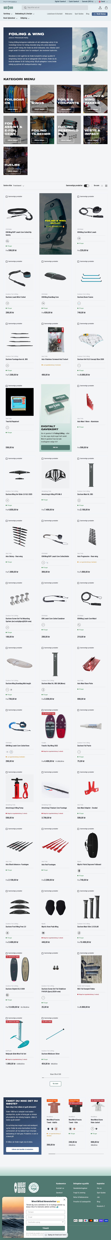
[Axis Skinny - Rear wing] (20, 537)
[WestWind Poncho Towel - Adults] (54, 1106)
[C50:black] (7, 303)
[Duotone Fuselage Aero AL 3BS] (20, 340)
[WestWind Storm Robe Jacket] (98, 1106)
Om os (99, 1188)
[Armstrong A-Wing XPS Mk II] (55, 475)
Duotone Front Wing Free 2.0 (16, 927)
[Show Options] (63, 1222)
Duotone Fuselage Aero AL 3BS (17, 359)
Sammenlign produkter (74, 186)
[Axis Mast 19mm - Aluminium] (91, 402)
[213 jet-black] (43, 303)
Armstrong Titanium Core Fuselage (54, 808)
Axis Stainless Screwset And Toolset (55, 359)
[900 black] (7, 241)
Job (98, 1197)
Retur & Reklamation (80, 1197)
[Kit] (92, 1128)
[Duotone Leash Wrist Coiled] (20, 277)
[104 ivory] (7, 689)
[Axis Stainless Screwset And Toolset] (55, 340)
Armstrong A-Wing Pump (14, 808)
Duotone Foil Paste (84, 746)
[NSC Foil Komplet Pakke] (91, 969)
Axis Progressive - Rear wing (87, 557)
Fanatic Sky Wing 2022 (50, 746)
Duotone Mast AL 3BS (85, 494)
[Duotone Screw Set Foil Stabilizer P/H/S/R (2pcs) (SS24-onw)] (55, 969)
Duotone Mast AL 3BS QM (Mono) (53, 684)
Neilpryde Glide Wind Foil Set (16, 1054)
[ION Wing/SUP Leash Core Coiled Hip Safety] (20, 213)
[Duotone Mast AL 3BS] (91, 475)
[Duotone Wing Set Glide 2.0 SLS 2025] (20, 475)
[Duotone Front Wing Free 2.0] (20, 907)
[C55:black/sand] (7, 995)
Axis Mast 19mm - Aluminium (88, 422)
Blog (87, 14)
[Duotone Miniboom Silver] (55, 1034)
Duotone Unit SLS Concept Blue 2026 (90, 359)
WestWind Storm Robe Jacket (97, 1121)
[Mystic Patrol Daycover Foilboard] (91, 845)
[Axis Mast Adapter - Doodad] (91, 788)
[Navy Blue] (48, 1128)
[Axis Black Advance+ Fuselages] (20, 845)
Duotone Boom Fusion (85, 297)
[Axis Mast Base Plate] (91, 664)
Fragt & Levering (79, 1193)
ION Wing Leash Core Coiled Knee (17, 746)
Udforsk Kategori (13, 109)
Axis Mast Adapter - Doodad (87, 808)
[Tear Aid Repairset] (20, 402)
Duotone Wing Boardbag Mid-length (18, 684)
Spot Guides (79, 14)
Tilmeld (45, 1228)
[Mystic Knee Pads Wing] (55, 907)
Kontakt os (60, 1188)
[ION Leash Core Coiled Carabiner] (55, 599)
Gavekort (59, 1193)
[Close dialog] (64, 1199)
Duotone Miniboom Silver (51, 1054)
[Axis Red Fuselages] (55, 845)
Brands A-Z (101, 1206)
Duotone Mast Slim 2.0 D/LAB (88, 927)
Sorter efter (7, 186)
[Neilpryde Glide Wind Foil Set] (20, 1034)
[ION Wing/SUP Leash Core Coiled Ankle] (55, 537)
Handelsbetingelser (80, 1188)
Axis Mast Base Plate (85, 684)
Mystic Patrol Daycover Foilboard (89, 865)
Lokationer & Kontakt (55, 14)
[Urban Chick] (52, 1128)
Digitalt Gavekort (60, 1)
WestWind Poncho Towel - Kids (75, 1121)
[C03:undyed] (79, 365)
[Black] (79, 870)
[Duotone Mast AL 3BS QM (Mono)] (55, 664)
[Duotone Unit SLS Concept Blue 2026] (91, 340)
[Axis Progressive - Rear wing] (91, 537)
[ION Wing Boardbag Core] (55, 277)
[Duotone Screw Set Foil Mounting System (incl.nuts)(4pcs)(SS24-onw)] (20, 599)
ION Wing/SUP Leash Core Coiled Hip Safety (18, 233)
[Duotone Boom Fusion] (91, 277)
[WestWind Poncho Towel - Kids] (76, 1106)
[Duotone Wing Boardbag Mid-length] (20, 664)
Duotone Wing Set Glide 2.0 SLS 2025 (19, 494)
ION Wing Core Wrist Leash (86, 232)
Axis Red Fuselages (49, 865)
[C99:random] (79, 303)
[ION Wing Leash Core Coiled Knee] (20, 726)
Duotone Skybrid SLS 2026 (15, 989)
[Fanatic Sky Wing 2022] (55, 726)
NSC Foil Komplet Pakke (86, 989)
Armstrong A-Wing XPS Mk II (52, 494)
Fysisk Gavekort (74, 1)
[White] (7, 427)
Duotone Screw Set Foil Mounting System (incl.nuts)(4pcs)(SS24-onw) (18, 620)
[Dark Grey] (96, 1128)
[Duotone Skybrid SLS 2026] (20, 969)
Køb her (55, 447)
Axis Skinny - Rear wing (14, 557)
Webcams (68, 14)
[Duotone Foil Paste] (91, 726)
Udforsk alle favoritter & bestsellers (22, 1149)
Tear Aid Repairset (12, 422)
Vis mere (55, 1084)
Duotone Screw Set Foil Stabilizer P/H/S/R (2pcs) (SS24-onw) (54, 990)
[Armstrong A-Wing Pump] (20, 788)
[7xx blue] (47, 562)
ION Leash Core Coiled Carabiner (53, 619)
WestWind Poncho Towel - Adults (53, 1121)
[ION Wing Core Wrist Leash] (91, 213)
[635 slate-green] (11, 689)
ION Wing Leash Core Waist (86, 619)
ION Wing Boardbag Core (50, 297)
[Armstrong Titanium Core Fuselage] (55, 788)
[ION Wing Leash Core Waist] (91, 599)
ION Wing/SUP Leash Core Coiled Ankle (55, 557)
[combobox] (55, 7)
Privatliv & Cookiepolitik (82, 1202)
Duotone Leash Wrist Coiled (15, 297)
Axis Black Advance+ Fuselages (17, 865)
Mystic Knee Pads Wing (50, 927)
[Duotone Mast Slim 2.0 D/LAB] (91, 907)
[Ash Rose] (56, 1128)
